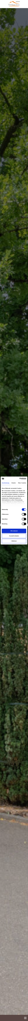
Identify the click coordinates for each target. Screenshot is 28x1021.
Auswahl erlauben (14, 536)
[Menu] (25, 1018)
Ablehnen (14, 541)
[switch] (24, 514)
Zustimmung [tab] (5, 483)
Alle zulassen (14, 531)
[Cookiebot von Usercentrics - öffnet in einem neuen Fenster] (19, 479)
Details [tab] (14, 483)
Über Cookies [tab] (22, 483)
